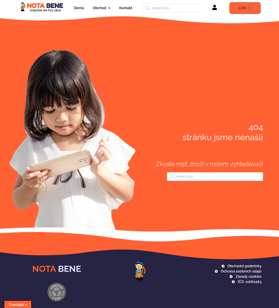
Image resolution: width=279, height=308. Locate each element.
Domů (79, 8)
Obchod (99, 8)
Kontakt (125, 8)
